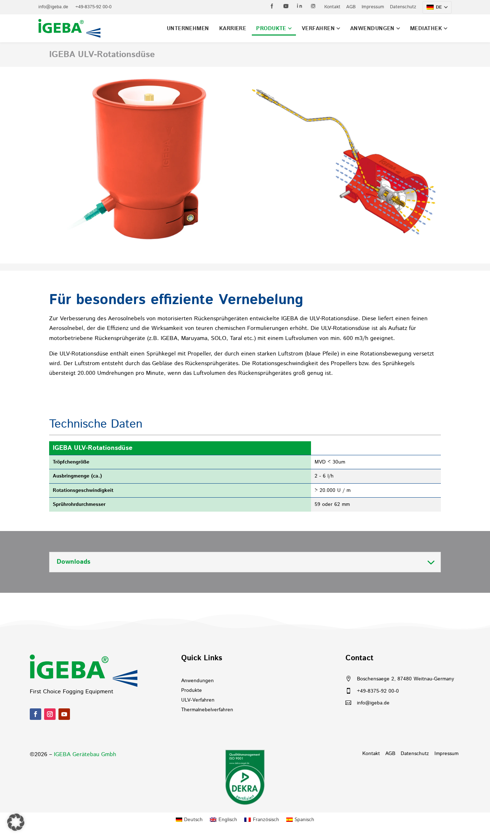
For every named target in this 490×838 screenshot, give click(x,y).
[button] (16, 822)
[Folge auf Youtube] (64, 714)
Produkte (271, 28)
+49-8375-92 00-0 (93, 7)
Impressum (373, 7)
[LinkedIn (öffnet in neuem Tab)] (299, 6)
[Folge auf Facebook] (35, 714)
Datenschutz (403, 7)
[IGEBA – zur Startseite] (69, 28)
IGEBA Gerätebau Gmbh (85, 754)
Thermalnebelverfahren (207, 709)
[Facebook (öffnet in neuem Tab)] (272, 6)
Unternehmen (188, 28)
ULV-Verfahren (198, 700)
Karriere (232, 28)
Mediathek (426, 28)
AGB (351, 7)
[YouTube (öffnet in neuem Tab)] (286, 6)
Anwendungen (372, 28)
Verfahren (318, 28)
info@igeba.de (53, 7)
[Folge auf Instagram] (50, 714)
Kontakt (332, 7)
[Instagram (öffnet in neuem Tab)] (313, 6)
